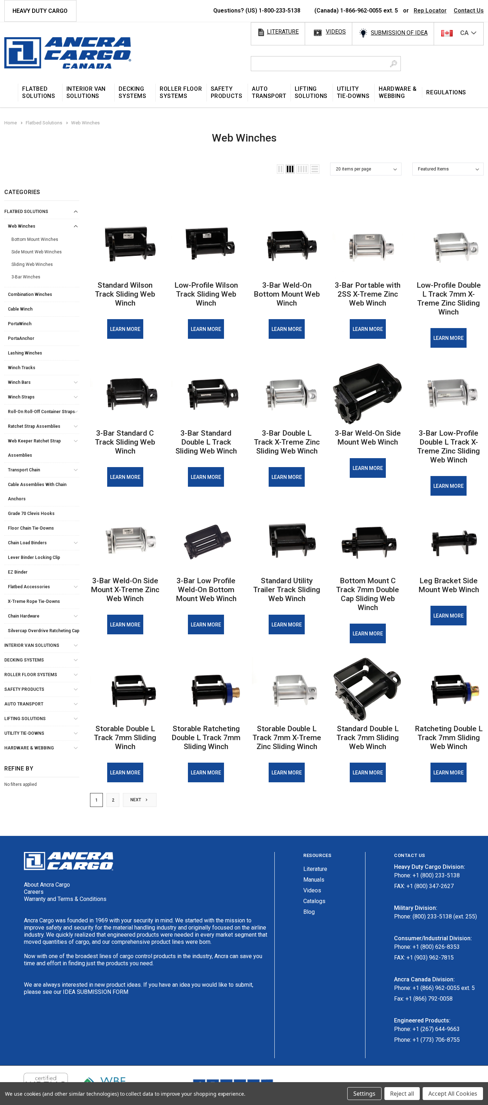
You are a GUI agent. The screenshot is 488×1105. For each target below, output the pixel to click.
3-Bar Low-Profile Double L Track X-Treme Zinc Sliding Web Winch (448, 446)
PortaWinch (19, 323)
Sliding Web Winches (32, 264)
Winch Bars (19, 382)
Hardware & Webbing (29, 747)
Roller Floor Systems (30, 674)
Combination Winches (30, 294)
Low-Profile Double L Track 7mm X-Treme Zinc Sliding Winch (449, 298)
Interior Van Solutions (31, 645)
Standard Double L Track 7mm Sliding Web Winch (368, 737)
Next (136, 799)
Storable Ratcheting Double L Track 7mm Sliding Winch (205, 737)
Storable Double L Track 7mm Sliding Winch (125, 737)
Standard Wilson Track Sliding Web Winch (125, 294)
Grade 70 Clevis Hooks (31, 513)
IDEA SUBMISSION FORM (95, 991)
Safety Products (24, 689)
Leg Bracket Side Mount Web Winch (448, 585)
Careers (34, 891)
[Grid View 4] (302, 169)
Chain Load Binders (27, 542)
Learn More (125, 329)
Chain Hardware (23, 616)
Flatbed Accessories (29, 586)
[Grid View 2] (280, 169)
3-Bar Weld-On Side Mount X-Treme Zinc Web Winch (125, 589)
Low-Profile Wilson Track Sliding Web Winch (206, 294)
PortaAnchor (21, 338)
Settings (364, 1093)
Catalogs (314, 901)
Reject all (402, 1093)
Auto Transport (23, 704)
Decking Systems (24, 660)
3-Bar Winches (25, 276)
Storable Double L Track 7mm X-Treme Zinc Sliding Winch (287, 737)
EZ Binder (18, 572)
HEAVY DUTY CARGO (40, 11)
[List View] (314, 169)
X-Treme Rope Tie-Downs (34, 601)
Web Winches (21, 226)
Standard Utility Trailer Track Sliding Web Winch (286, 589)
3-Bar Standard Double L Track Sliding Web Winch (206, 442)
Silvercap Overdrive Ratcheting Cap (43, 630)
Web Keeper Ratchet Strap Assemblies (34, 448)
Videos (312, 890)
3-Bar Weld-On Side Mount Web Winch (368, 437)
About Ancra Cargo (47, 884)
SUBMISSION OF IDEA (399, 32)
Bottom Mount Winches (34, 239)
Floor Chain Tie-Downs (31, 528)
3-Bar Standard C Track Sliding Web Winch (125, 442)
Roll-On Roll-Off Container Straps (41, 411)
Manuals (313, 879)
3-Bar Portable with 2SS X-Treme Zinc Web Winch (367, 294)
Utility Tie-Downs (24, 733)
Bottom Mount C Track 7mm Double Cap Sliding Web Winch (367, 594)
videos (336, 31)
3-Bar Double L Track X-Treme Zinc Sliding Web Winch (287, 442)
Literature (315, 869)
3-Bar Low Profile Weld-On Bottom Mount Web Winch (206, 589)
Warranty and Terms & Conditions (65, 899)
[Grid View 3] (290, 169)
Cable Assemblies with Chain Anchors (37, 491)
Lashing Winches (25, 353)
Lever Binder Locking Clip (34, 557)
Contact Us (469, 10)
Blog (309, 911)
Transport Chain (24, 469)
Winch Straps (21, 397)
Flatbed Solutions (26, 211)
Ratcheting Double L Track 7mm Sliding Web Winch (449, 737)
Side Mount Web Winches (36, 251)
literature (283, 31)
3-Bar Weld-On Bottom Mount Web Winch (287, 294)
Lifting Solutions (25, 718)
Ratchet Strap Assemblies (34, 426)
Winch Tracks (21, 367)
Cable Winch (20, 309)
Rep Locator (430, 10)
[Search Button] (393, 63)
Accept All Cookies (452, 1093)
